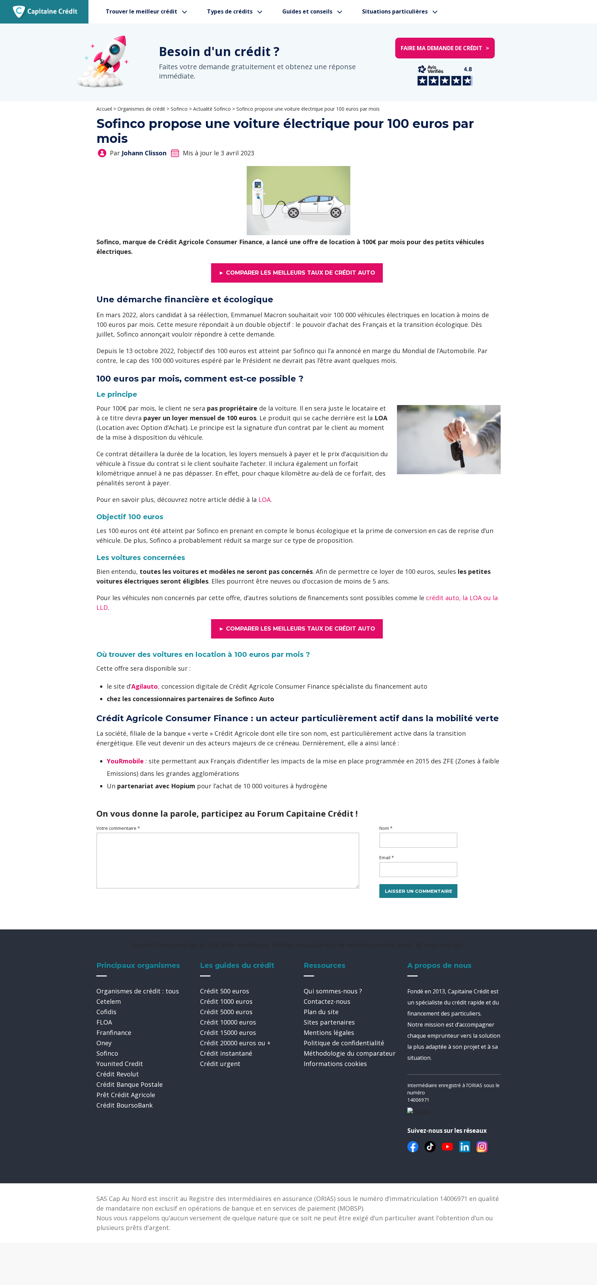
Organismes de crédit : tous (137, 991)
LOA (264, 499)
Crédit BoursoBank (124, 1105)
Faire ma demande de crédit (445, 48)
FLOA (104, 1022)
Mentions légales (329, 1032)
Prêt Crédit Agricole (125, 1095)
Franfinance (113, 1032)
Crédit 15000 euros (228, 1032)
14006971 (418, 1099)
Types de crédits (230, 11)
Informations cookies (335, 1063)
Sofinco (179, 108)
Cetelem (108, 1001)
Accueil (104, 108)
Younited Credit (119, 1063)
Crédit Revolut (117, 1074)
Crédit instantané (226, 1053)
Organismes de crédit (141, 108)
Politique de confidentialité (344, 1043)
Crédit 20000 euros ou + (235, 1043)
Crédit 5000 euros (226, 1012)
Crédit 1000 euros (226, 1001)
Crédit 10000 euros (228, 1022)
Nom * (385, 828)
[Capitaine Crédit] (45, 12)
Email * (386, 857)
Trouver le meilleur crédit (141, 11)
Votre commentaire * (118, 828)
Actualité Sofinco (212, 108)
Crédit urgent (220, 1063)
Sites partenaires (329, 1022)
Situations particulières (395, 11)
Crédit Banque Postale (129, 1084)
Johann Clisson (144, 153)
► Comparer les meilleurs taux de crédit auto (297, 272)
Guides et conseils (307, 11)
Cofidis (106, 1012)
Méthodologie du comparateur (350, 1053)
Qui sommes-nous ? (333, 991)
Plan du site (321, 1012)
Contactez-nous (327, 1001)
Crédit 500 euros (224, 991)
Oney (104, 1043)
